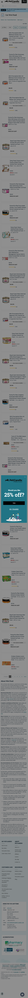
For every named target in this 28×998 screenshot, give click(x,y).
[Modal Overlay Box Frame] (14, 499)
